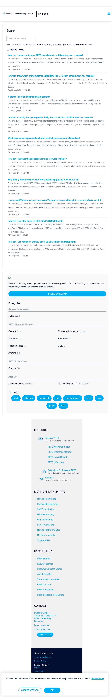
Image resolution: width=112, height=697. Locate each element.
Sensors (14, 338)
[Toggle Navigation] (109, 14)
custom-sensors (72, 398)
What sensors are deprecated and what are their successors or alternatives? (44, 138)
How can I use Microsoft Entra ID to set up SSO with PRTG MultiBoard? (42, 241)
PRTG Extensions (17, 361)
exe (57, 398)
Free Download (57, 293)
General (14, 331)
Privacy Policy (40, 661)
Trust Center (39, 671)
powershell (44, 398)
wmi (16, 398)
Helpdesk (14, 315)
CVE (61, 345)
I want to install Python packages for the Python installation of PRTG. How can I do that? (50, 117)
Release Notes (17, 345)
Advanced (64, 338)
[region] (54, 684)
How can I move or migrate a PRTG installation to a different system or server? (45, 55)
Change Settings (41, 665)
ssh (99, 398)
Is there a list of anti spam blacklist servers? (29, 96)
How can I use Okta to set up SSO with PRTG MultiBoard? (35, 221)
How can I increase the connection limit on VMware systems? (37, 159)
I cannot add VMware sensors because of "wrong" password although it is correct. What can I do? (54, 200)
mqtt (63, 405)
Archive (14, 352)
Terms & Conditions (42, 657)
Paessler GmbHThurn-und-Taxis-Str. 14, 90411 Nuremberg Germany (46, 617)
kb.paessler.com (20, 383)
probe (51, 405)
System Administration (71, 331)
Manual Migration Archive (73, 383)
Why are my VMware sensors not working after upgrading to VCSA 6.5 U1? (43, 179)
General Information (19, 309)
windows (29, 398)
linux (89, 398)
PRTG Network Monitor (20, 324)
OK (52, 690)
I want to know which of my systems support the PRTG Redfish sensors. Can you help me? (51, 76)
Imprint (37, 667)
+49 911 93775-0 (42, 629)
